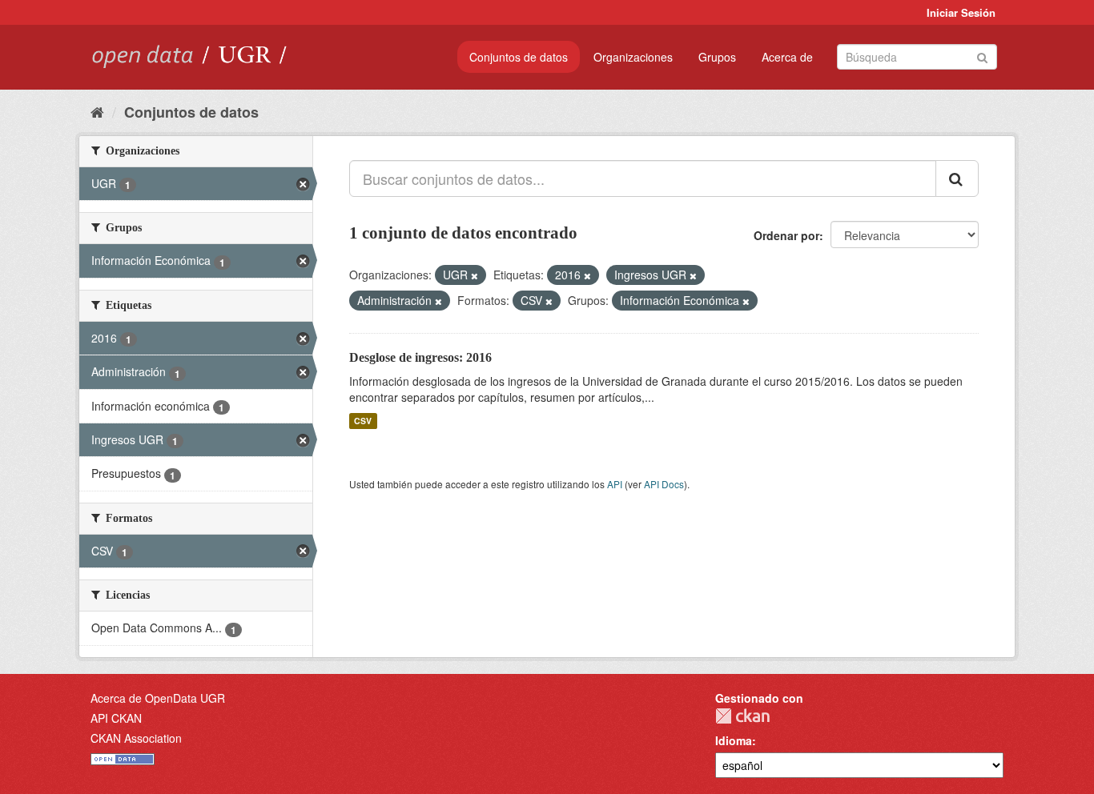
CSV (363, 421)
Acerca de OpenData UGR (157, 698)
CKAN (742, 716)
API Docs (664, 484)
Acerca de (787, 57)
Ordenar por (786, 235)
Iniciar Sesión (961, 12)
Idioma (733, 740)
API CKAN (116, 718)
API (614, 484)
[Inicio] (97, 111)
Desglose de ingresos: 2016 (420, 357)
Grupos (717, 57)
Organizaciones (633, 57)
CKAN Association (136, 738)
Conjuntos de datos (518, 57)
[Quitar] (474, 275)
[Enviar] (982, 55)
